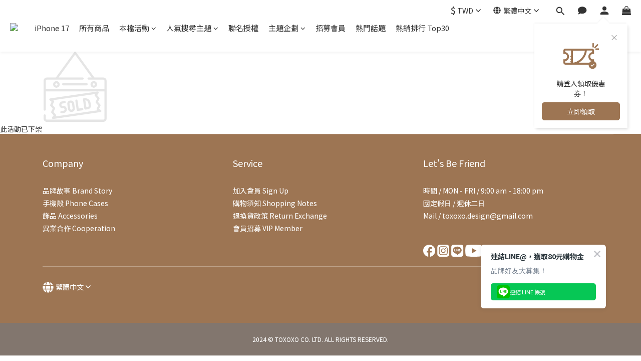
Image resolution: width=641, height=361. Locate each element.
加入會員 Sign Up (260, 191)
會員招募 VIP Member (267, 228)
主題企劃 (283, 28)
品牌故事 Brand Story (77, 191)
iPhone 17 (52, 28)
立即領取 (581, 111)
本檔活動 (134, 28)
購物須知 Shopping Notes (275, 203)
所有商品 (94, 28)
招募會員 (330, 28)
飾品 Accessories (70, 216)
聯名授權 (243, 28)
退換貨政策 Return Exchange (280, 216)
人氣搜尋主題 (188, 28)
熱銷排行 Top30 (422, 28)
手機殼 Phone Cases (75, 203)
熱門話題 (371, 28)
